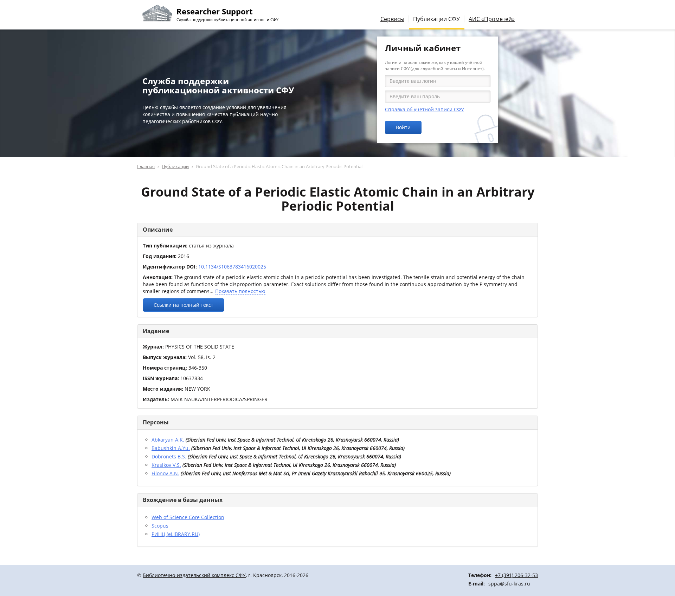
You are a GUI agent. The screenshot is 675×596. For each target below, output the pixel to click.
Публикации (175, 166)
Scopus (160, 525)
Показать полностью (240, 291)
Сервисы (392, 18)
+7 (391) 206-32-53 (516, 575)
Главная (146, 166)
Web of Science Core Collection (188, 517)
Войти (403, 127)
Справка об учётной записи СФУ (424, 109)
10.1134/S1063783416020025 (232, 266)
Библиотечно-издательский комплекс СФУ (194, 575)
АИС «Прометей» (492, 18)
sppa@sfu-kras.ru (509, 583)
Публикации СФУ (436, 18)
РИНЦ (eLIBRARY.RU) (176, 534)
